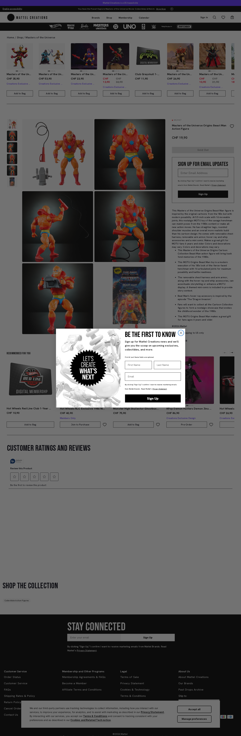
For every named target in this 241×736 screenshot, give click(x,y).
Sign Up (153, 398)
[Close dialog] (181, 333)
